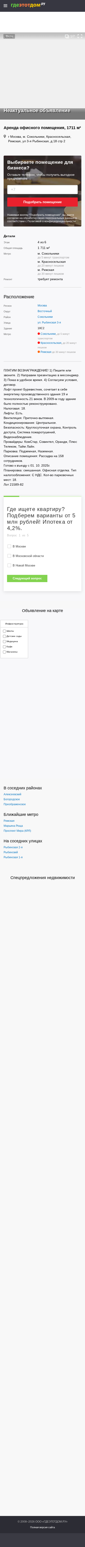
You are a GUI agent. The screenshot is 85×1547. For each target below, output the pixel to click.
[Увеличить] (80, 36)
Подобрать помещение (42, 202)
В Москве (19, 546)
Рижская (46, 352)
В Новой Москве (24, 565)
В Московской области (28, 556)
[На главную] (33, 5)
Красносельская (51, 343)
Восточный (45, 311)
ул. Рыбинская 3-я (49, 322)
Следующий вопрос (27, 578)
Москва (42, 305)
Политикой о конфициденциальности (51, 221)
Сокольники (45, 316)
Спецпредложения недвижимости (42, 877)
